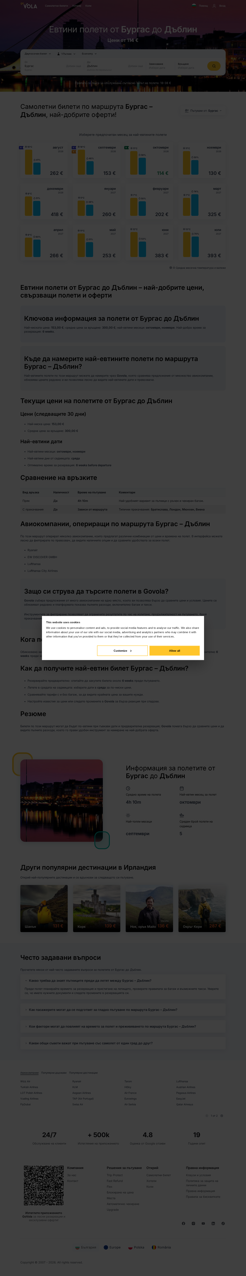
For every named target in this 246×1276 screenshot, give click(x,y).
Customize (120, 650)
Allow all (174, 650)
